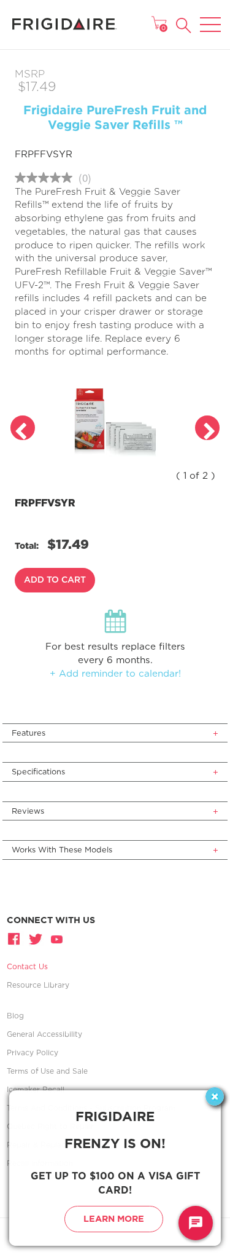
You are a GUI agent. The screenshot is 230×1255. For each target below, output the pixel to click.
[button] (183, 25)
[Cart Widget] (158, 23)
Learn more (113, 1218)
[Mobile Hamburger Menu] (210, 16)
